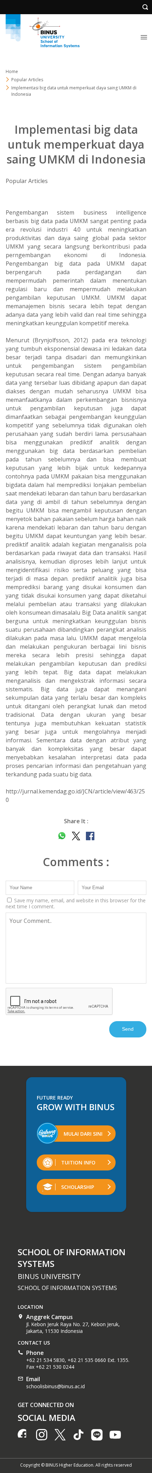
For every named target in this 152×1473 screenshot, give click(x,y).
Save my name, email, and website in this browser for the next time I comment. (76, 903)
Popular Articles (27, 181)
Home (12, 71)
